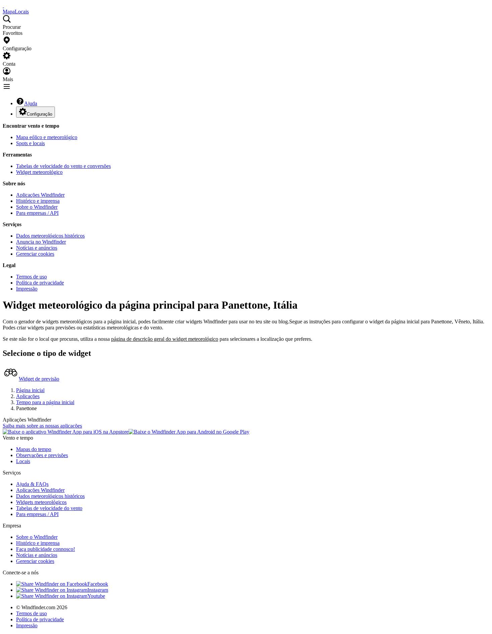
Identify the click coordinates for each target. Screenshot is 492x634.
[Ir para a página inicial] (3, 5)
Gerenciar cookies (35, 254)
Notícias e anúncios (36, 248)
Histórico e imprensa (38, 201)
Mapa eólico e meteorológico (46, 137)
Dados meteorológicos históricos (50, 236)
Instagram (97, 590)
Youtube (96, 596)
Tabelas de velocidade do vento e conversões (63, 166)
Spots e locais (30, 143)
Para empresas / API (37, 213)
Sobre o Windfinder (37, 207)
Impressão (26, 289)
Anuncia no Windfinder (41, 242)
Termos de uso (31, 276)
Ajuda (30, 103)
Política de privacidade (40, 283)
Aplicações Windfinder (40, 195)
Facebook (97, 584)
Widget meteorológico (39, 172)
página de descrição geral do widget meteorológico (164, 339)
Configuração (39, 114)
